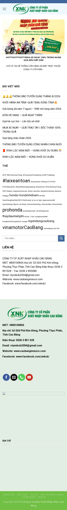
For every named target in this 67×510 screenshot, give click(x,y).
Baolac (9, 191)
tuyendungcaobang (41, 221)
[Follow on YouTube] (29, 377)
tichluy (26, 217)
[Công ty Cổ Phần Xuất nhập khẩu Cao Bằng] (34, 8)
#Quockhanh (36, 182)
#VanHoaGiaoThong (53, 187)
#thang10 (45, 182)
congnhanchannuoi (20, 191)
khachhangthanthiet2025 (12, 200)
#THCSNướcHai (8, 187)
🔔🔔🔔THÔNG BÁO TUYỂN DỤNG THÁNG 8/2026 (31, 96)
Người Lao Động (19, 204)
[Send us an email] (13, 377)
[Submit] (61, 238)
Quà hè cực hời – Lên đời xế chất (21, 121)
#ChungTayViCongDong (32, 175)
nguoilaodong (7, 204)
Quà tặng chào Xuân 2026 (16, 138)
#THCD (52, 182)
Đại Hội (56, 228)
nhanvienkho (57, 204)
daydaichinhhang (47, 191)
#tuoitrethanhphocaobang (25, 187)
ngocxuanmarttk (49, 200)
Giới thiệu (22, 495)
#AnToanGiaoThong (14, 175)
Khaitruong (26, 200)
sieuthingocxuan (42, 211)
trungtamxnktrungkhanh (11, 221)
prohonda (12, 210)
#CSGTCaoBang (48, 175)
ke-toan (42, 196)
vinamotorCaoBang (22, 227)
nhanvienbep (46, 204)
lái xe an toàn (37, 200)
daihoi (30, 191)
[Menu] (4, 9)
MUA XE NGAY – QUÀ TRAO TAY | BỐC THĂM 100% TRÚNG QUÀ (31, 129)
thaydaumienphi (13, 216)
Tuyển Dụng (28, 497)
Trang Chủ (9, 495)
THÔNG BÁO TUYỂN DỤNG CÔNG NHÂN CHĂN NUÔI (32, 144)
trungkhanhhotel (41, 217)
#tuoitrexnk (40, 187)
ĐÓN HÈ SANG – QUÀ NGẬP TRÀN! (22, 115)
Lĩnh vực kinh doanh (52, 495)
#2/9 (4, 175)
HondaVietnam (29, 195)
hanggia (5, 196)
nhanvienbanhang (34, 204)
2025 (4, 191)
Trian (32, 217)
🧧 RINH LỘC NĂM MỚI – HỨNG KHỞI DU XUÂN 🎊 (32, 150)
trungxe (25, 221)
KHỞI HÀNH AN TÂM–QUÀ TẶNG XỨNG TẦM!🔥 (29, 102)
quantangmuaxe (29, 211)
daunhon (36, 191)
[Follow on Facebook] (6, 377)
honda (13, 195)
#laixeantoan (16, 180)
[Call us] (21, 377)
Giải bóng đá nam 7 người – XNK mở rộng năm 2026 (31, 108)
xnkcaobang (48, 228)
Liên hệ (42, 497)
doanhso (58, 191)
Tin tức (34, 495)
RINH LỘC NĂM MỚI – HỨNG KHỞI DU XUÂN (28, 156)
